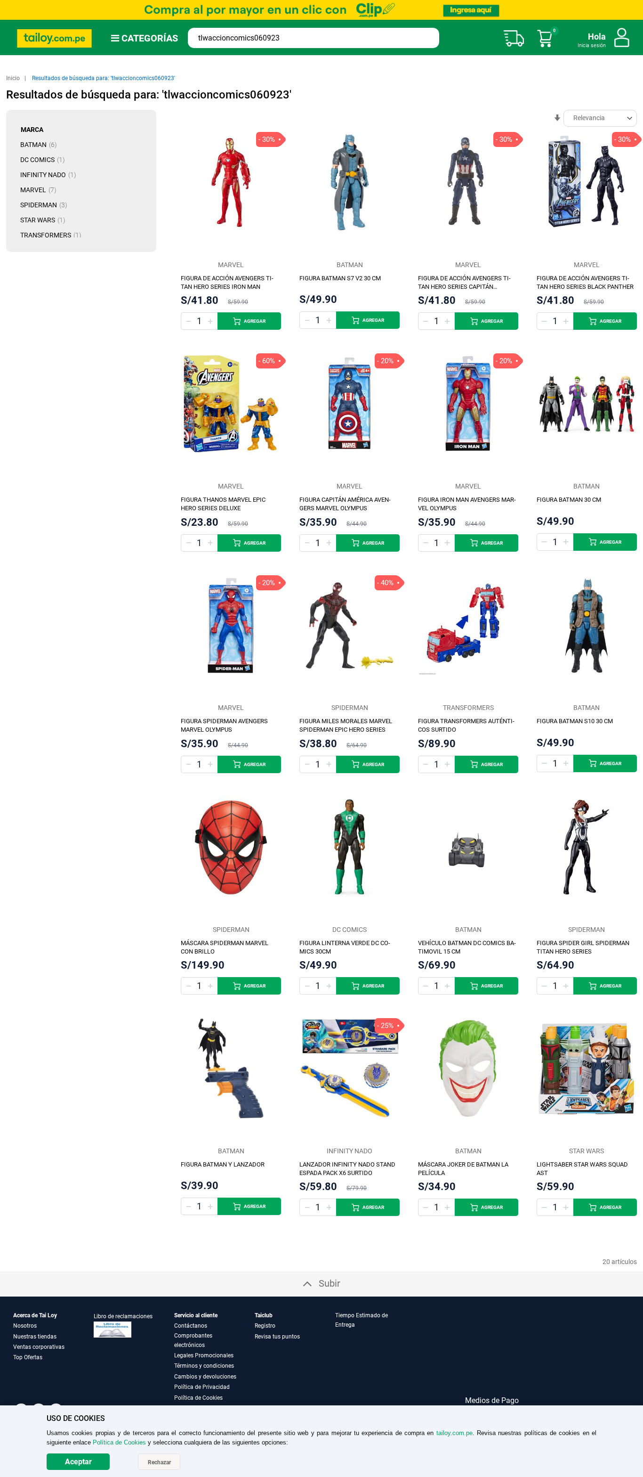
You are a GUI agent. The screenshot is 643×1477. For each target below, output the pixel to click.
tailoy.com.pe (454, 1432)
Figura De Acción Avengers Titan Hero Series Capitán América (464, 287)
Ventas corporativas (38, 1347)
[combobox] (313, 38)
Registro (265, 1325)
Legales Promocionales (203, 1355)
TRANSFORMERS (53, 235)
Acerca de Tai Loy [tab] (35, 1315)
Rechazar (159, 1462)
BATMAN (41, 144)
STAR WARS (45, 220)
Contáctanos (190, 1325)
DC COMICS (45, 159)
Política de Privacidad (202, 1387)
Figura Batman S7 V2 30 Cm (340, 278)
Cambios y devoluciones (205, 1376)
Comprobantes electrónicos (193, 1340)
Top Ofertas (27, 1357)
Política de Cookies (198, 1398)
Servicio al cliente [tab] (195, 1315)
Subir (329, 1283)
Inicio (13, 78)
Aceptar (78, 1461)
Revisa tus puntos (277, 1336)
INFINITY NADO (51, 175)
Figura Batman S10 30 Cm (575, 721)
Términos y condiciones (204, 1366)
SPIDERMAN (46, 205)
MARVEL (41, 190)
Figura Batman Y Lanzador (223, 1164)
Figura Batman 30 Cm (569, 499)
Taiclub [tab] (264, 1315)
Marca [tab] (32, 129)
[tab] (374, 1357)
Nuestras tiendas (34, 1336)
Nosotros (25, 1325)
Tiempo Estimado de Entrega (361, 1320)
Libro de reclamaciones (123, 1316)
